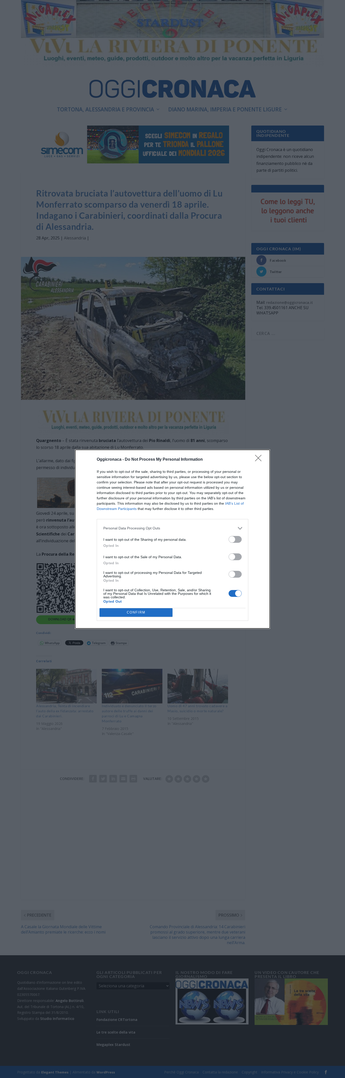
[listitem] (172, 528)
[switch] (235, 539)
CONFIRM (136, 612)
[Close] (260, 459)
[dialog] (172, 539)
